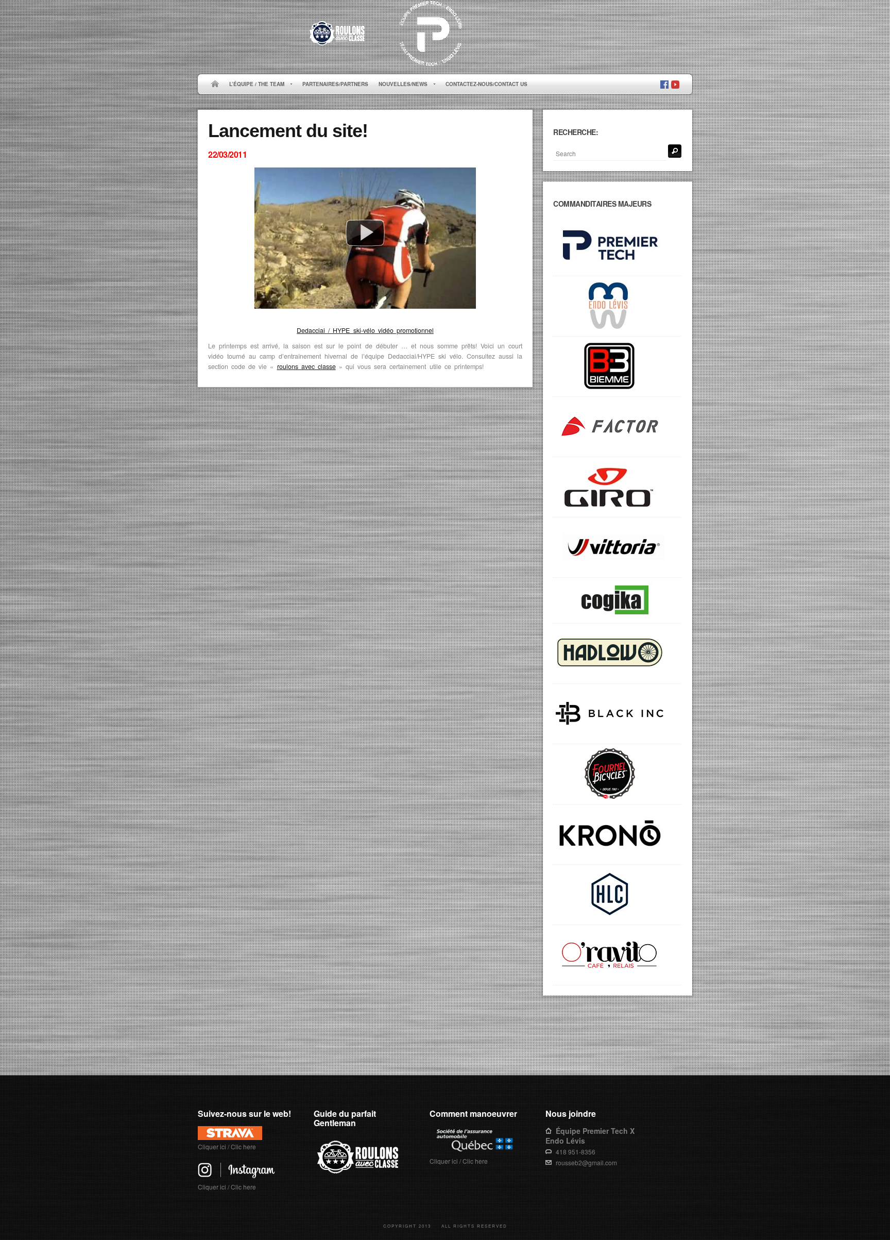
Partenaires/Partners (335, 84)
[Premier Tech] (617, 246)
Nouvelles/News (400, 84)
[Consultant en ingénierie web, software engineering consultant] (617, 601)
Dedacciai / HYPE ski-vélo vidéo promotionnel (365, 330)
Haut (677, 1043)
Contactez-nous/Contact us (486, 84)
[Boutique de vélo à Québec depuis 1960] (617, 774)
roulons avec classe (306, 366)
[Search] (674, 151)
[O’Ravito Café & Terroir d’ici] (617, 955)
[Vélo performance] (617, 427)
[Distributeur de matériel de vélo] (617, 895)
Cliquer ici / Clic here (227, 1146)
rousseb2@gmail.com (586, 1162)
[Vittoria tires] (617, 547)
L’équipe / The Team (254, 84)
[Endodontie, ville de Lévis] (617, 306)
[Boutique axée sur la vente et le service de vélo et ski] (617, 654)
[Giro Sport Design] (617, 487)
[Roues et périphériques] (617, 714)
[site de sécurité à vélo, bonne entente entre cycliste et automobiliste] (359, 1171)
